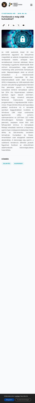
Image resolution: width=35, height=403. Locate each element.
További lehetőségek (23, 399)
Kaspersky (18, 163)
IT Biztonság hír (8, 13)
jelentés (6, 163)
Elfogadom (9, 399)
